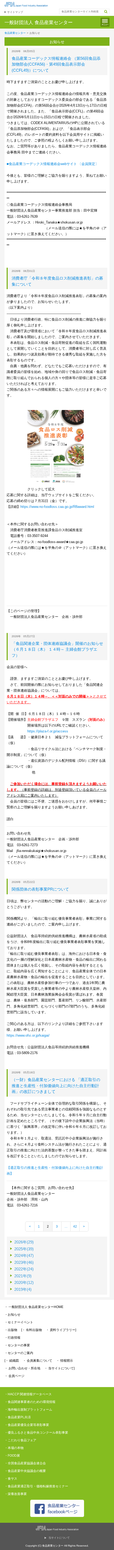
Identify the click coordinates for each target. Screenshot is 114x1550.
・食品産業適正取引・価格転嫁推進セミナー (36, 1486)
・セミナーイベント (19, 1322)
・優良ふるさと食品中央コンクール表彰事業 (36, 1432)
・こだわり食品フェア (20, 1440)
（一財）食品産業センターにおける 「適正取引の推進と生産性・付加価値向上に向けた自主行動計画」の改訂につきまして (56, 1085)
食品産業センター (15, 32)
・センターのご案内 (19, 1353)
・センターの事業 (17, 1345)
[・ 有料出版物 (31, 1330)
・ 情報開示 (64, 1360)
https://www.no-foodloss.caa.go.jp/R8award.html (57, 507)
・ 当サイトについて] (59, 1368)
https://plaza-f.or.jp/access (47, 731)
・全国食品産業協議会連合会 (25, 1463)
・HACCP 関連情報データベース (28, 1394)
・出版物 (11, 1330)
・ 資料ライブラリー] (61, 1330)
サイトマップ (15, 12)
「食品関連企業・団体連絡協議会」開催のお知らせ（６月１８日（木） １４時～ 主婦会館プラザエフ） (57, 649)
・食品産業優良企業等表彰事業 (27, 1425)
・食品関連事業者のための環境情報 (30, 1402)
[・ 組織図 (12, 1360)
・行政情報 (12, 1337)
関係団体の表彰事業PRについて (40, 889)
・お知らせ (12, 1314)
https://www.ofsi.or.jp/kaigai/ (28, 1035)
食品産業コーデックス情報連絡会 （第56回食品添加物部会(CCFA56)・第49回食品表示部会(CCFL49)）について (56, 64)
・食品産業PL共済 (18, 1417)
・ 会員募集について (37, 1360)
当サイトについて (59, 1537)
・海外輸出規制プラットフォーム (28, 1409)
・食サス (11, 1478)
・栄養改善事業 (16, 1494)
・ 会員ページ (14, 1376)
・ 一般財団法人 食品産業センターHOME (34, 1307)
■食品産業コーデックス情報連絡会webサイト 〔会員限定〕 (53, 164)
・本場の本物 (14, 1448)
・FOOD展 (12, 1455)
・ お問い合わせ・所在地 (22, 1368)
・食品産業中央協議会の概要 (25, 1471)
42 (75, 1226)
